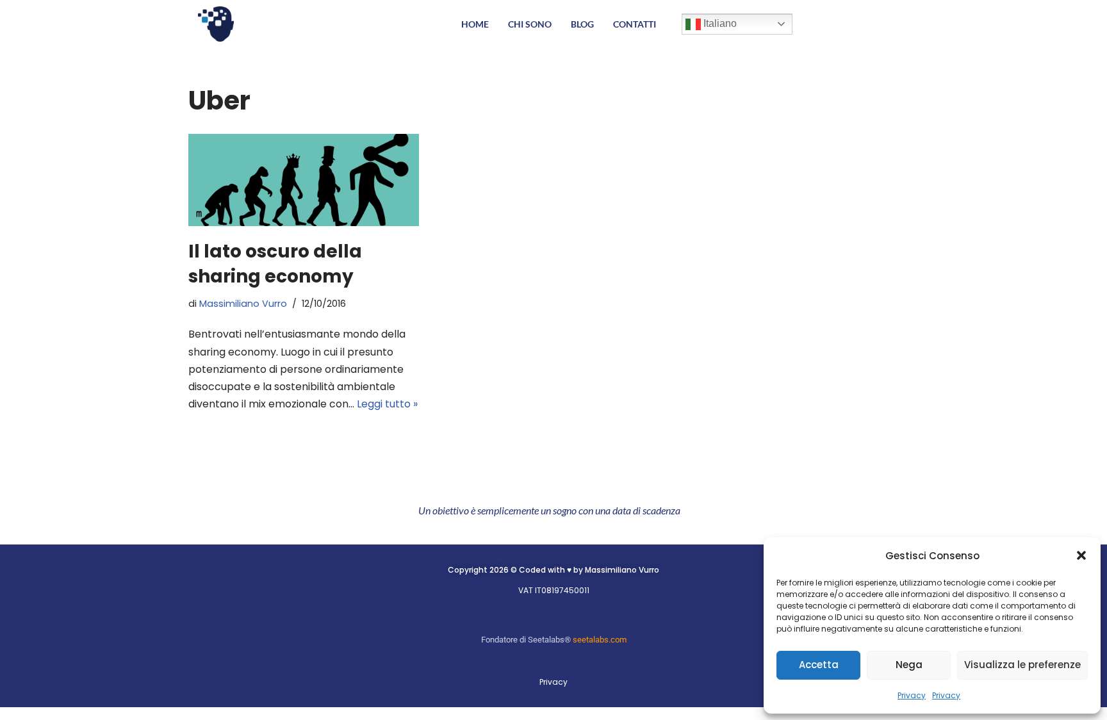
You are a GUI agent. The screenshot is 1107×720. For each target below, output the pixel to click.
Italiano (719, 23)
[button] (1081, 555)
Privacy (912, 695)
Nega (909, 664)
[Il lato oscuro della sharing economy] (303, 180)
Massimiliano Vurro (243, 303)
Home (475, 24)
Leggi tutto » (387, 404)
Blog (582, 24)
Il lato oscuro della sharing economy (275, 264)
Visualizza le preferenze (1022, 664)
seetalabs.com (600, 639)
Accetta (819, 664)
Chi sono (530, 24)
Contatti (634, 24)
